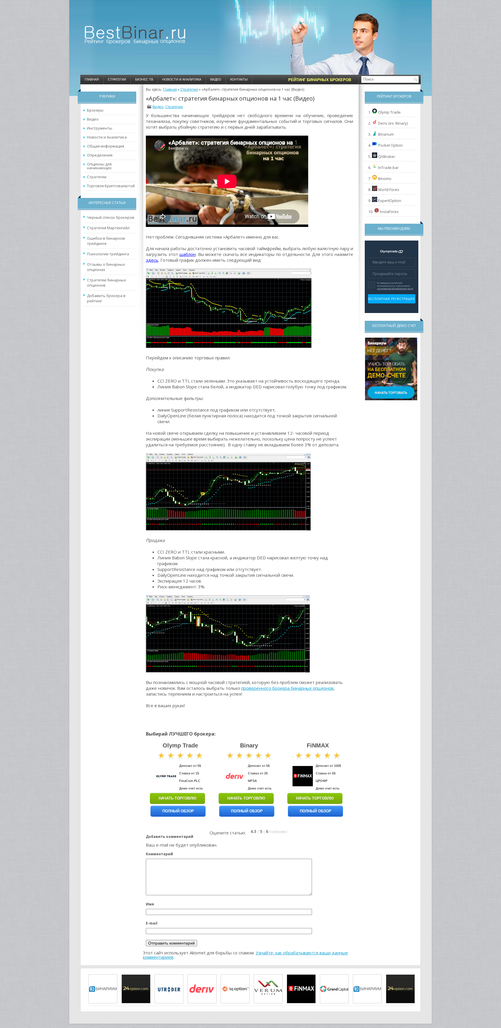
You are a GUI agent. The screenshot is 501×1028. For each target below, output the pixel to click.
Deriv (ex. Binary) (393, 123)
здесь (152, 260)
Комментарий (159, 853)
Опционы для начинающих (99, 165)
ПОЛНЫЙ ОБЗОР (178, 811)
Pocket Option (390, 145)
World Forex (388, 189)
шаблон (187, 254)
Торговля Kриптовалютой (111, 185)
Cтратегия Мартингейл (108, 227)
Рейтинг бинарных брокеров (319, 80)
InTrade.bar (388, 167)
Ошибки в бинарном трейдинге (106, 241)
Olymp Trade (389, 112)
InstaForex (389, 211)
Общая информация (105, 146)
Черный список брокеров (110, 217)
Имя (150, 904)
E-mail (151, 923)
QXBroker (386, 156)
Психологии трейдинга (108, 253)
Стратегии (117, 79)
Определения (99, 155)
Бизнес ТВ (144, 79)
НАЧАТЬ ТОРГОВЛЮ (177, 798)
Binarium (386, 134)
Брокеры (95, 110)
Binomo (384, 178)
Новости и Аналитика (181, 79)
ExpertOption (389, 200)
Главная (92, 79)
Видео (215, 79)
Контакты (239, 79)
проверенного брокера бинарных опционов (287, 688)
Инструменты (99, 128)
